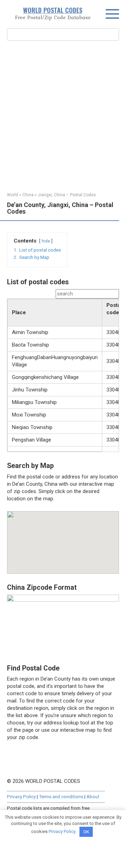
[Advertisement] (63, 115)
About (92, 796)
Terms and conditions (61, 796)
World (12, 194)
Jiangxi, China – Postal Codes (67, 194)
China (28, 194)
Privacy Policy (21, 796)
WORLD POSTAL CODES (52, 10)
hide (46, 241)
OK (86, 831)
